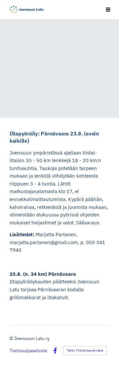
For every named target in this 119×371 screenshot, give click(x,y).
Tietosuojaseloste (28, 350)
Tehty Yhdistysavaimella (85, 350)
